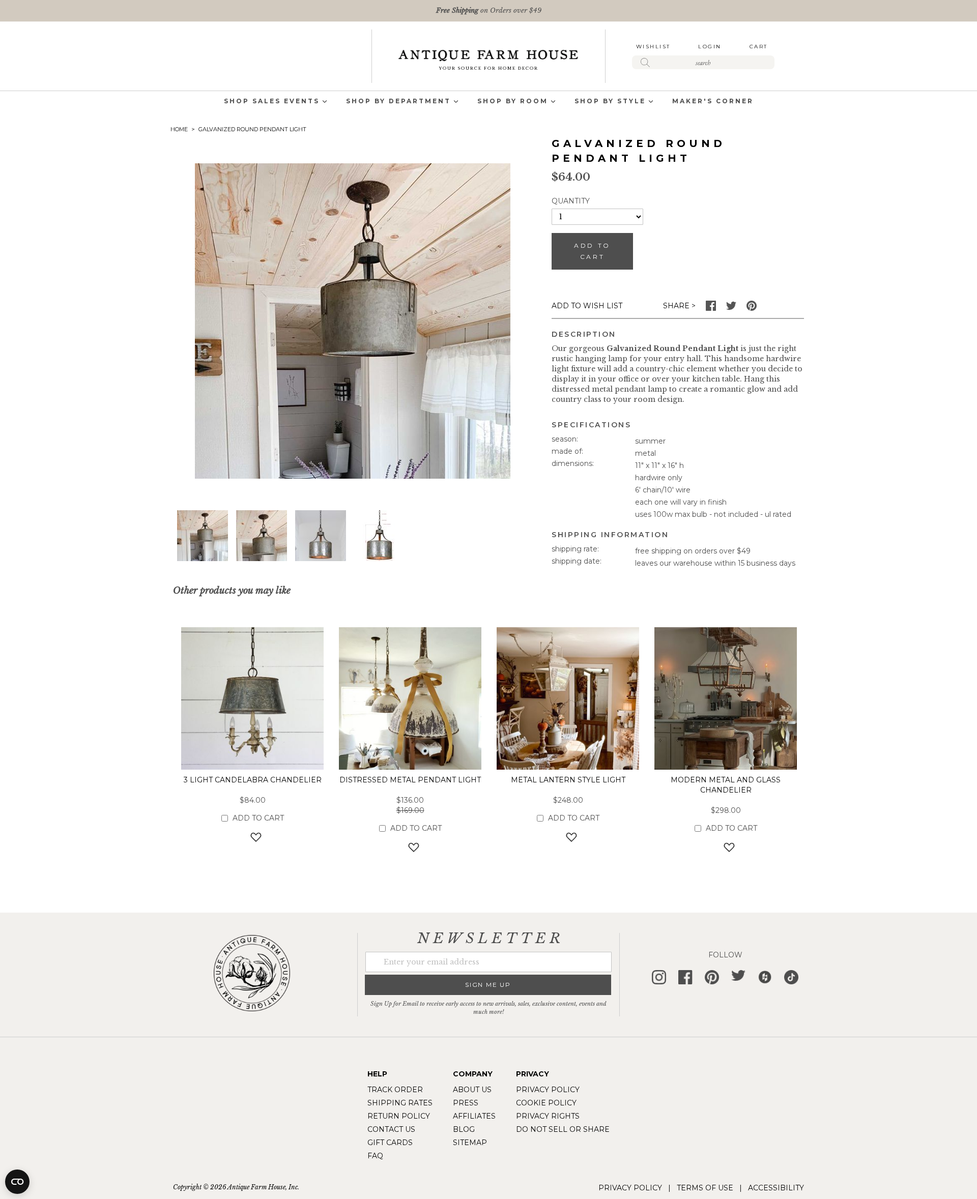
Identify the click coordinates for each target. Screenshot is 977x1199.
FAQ (375, 1155)
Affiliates (474, 1116)
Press (465, 1102)
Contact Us (391, 1129)
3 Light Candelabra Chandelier (253, 779)
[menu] (488, 102)
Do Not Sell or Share (563, 1129)
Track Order (395, 1089)
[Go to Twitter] (731, 308)
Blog (464, 1129)
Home (179, 129)
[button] (261, 535)
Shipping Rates (400, 1102)
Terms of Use (705, 1187)
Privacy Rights (548, 1116)
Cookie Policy (546, 1102)
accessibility (776, 1187)
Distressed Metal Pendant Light (410, 779)
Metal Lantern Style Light (568, 779)
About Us (472, 1089)
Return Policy (398, 1116)
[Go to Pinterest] (751, 308)
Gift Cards (390, 1142)
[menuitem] (272, 102)
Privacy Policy (548, 1089)
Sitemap (470, 1142)
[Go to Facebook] (711, 308)
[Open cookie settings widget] (17, 1181)
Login (710, 46)
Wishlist (653, 46)
